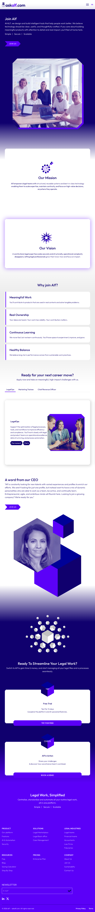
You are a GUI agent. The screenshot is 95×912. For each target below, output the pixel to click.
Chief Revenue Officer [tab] (47, 389)
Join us (12, 44)
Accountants (69, 840)
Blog (3, 863)
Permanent (16, 443)
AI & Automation (8, 840)
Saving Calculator (9, 867)
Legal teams (69, 832)
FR (92, 5)
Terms (91, 909)
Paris (26, 443)
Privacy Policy (81, 909)
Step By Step (7, 870)
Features (5, 836)
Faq (3, 859)
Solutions (38, 828)
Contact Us (69, 870)
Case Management (41, 840)
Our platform (7, 832)
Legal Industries (72, 828)
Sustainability (69, 867)
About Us (68, 859)
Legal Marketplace (40, 832)
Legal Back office (40, 836)
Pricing (36, 855)
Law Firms (68, 844)
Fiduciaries (68, 848)
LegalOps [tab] (10, 389)
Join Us (67, 863)
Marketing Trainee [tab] (26, 389)
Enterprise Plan (39, 859)
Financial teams (70, 836)
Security (5, 844)
